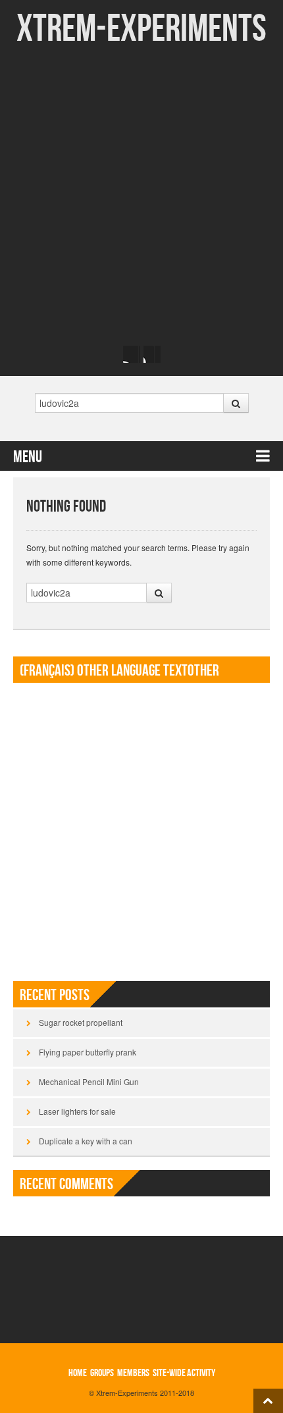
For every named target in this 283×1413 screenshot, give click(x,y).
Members (133, 1373)
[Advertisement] (141, 194)
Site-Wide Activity (184, 1373)
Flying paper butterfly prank (87, 1051)
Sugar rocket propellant (80, 1022)
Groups (102, 1373)
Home (77, 1373)
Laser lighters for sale (77, 1111)
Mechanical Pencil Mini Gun (89, 1081)
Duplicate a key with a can (85, 1140)
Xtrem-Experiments (141, 29)
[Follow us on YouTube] (152, 354)
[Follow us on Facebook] (131, 354)
